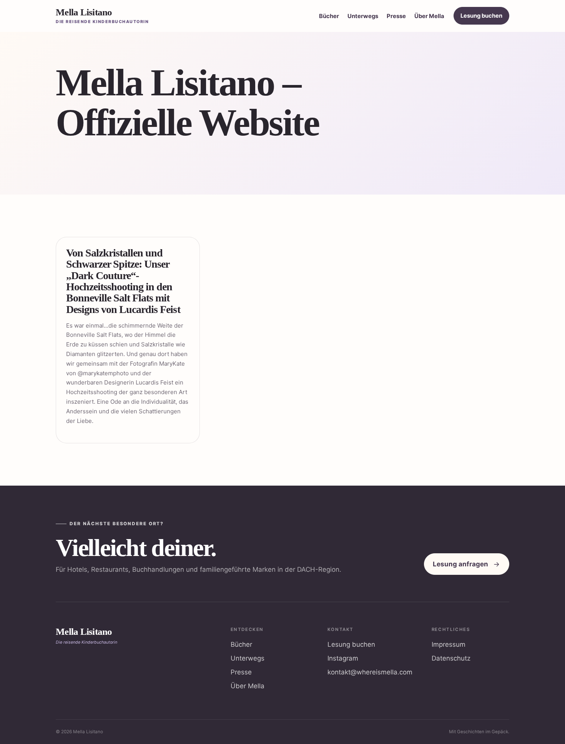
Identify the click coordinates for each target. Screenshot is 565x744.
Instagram (342, 658)
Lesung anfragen (460, 564)
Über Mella (429, 16)
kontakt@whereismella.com (369, 672)
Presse (396, 16)
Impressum (448, 644)
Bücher (329, 16)
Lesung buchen (481, 15)
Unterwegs (362, 16)
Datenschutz (451, 658)
